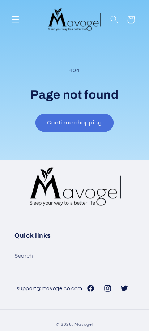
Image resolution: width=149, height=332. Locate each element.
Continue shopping (74, 123)
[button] (15, 19)
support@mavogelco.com (49, 288)
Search (23, 256)
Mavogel (83, 325)
